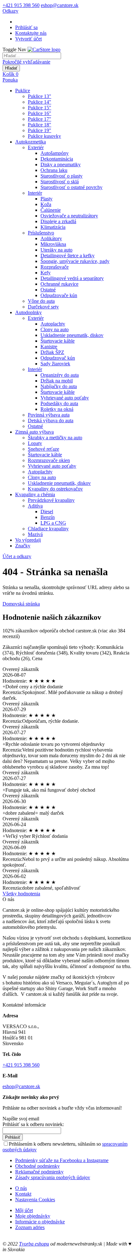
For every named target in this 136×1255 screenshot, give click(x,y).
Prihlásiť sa (26, 27)
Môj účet (24, 1210)
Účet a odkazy (17, 556)
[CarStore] (44, 49)
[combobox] (32, 55)
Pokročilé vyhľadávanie (26, 61)
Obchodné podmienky (37, 1166)
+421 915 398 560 (21, 5)
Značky (22, 545)
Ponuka (10, 79)
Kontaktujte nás (30, 33)
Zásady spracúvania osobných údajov (52, 1177)
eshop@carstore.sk (59, 5)
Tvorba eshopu (34, 1243)
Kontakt (23, 1194)
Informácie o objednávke (40, 1221)
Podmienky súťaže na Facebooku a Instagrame (61, 1160)
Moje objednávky (32, 1216)
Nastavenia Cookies (35, 1199)
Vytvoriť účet (28, 38)
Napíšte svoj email (21, 1118)
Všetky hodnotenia (21, 893)
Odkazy (10, 11)
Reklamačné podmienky (39, 1171)
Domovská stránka (21, 603)
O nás (21, 1188)
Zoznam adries (30, 1227)
